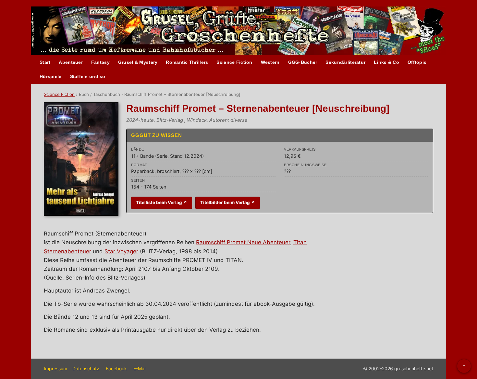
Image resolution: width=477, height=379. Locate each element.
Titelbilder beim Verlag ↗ (227, 202)
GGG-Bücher (302, 62)
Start (45, 62)
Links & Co (386, 62)
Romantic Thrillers (187, 62)
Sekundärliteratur (345, 62)
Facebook (116, 368)
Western (270, 62)
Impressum (55, 368)
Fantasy (100, 62)
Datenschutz (85, 368)
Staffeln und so (87, 76)
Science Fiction (234, 62)
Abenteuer (71, 62)
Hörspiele (51, 76)
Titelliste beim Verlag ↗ (161, 202)
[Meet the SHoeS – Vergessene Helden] (430, 31)
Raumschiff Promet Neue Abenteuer (243, 242)
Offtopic (417, 62)
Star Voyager (121, 251)
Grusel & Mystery (137, 62)
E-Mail (139, 368)
